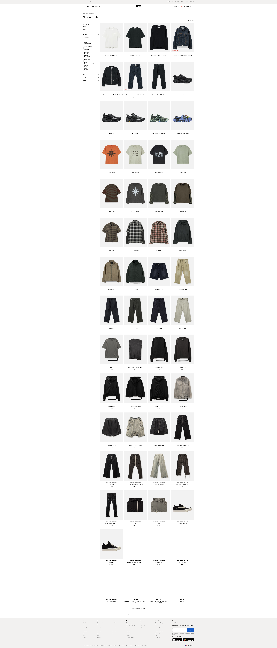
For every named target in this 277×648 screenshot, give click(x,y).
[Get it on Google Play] (188, 639)
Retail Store (128, 633)
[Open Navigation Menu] (83, 6)
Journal (84, 637)
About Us (128, 631)
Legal (156, 635)
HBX (142, 629)
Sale (84, 635)
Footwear (85, 631)
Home (84, 13)
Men (88, 6)
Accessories (85, 27)
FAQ (127, 622)
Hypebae (143, 627)
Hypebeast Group (159, 622)
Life (83, 31)
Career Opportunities (159, 629)
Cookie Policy (145, 645)
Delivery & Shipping (130, 625)
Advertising (157, 633)
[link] (88, 1)
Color (84, 77)
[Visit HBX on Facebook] (173, 622)
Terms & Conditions (130, 645)
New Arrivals (91, 13)
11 (143, 614)
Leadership (157, 627)
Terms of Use (187, 633)
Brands (85, 34)
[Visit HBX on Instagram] (175, 622)
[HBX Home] (138, 6)
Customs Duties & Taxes (131, 629)
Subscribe (190, 630)
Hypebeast (143, 622)
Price (84, 80)
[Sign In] (191, 6)
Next (148, 614)
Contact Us (157, 637)
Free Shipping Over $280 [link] (174, 1)
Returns (128, 627)
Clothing (84, 26)
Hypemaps (143, 625)
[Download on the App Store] (177, 639)
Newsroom (157, 625)
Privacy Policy (138, 645)
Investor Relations (159, 631)
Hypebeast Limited (89, 645)
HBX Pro (128, 635)
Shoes (84, 29)
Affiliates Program (130, 637)
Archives (97, 6)
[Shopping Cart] (193, 6)
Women (92, 6)
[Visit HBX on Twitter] (177, 622)
